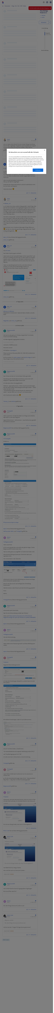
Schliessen (38, 170)
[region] (26, 161)
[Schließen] (44, 150)
